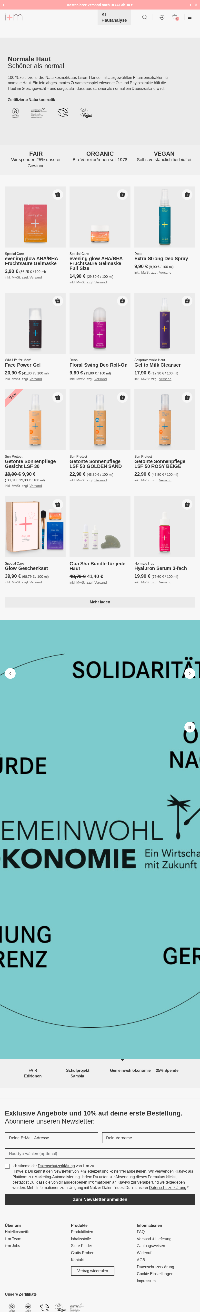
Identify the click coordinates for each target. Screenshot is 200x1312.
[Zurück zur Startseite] (13, 17)
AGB (140, 1227)
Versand (33, 277)
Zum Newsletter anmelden (100, 1166)
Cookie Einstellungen (153, 1241)
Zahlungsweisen (149, 1213)
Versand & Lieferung (152, 1206)
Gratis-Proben (81, 1220)
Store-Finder (80, 1213)
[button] (57, 194)
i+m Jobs (11, 1213)
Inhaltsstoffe (80, 1206)
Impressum (145, 1248)
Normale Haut (143, 564)
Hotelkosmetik (16, 1198)
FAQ (140, 1198)
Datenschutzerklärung (53, 1133)
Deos (137, 254)
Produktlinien (81, 1198)
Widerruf (143, 1220)
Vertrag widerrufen (91, 1238)
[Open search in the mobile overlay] (144, 17)
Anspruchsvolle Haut (148, 360)
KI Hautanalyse (115, 17)
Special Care (13, 254)
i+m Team (12, 1206)
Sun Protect (13, 457)
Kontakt (77, 1227)
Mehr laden (100, 602)
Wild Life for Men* (17, 360)
